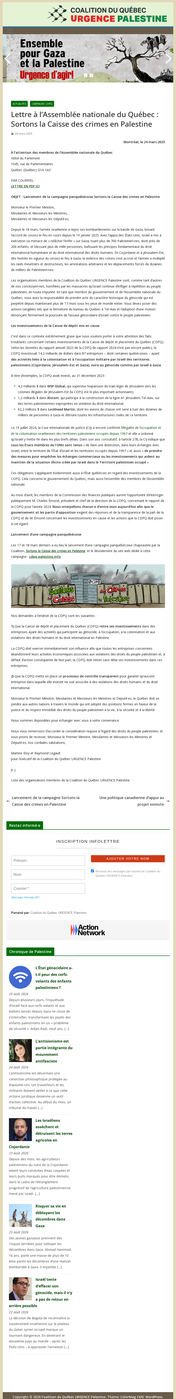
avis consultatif (106, 439)
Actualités (19, 103)
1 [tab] (85, 75)
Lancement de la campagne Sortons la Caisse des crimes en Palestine (46, 801)
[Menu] (9, 30)
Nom (17, 872)
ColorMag (128, 1397)
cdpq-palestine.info (45, 556)
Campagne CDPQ (42, 103)
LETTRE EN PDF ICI (25, 186)
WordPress (154, 1397)
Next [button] (167, 58)
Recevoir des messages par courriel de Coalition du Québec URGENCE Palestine (128, 873)
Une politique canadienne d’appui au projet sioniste (131, 801)
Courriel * (22, 885)
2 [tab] (91, 75)
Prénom (20, 858)
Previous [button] (8, 58)
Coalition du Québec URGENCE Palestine (58, 912)
